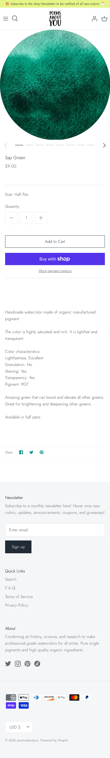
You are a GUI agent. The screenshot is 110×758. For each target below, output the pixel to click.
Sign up (18, 547)
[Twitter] (8, 664)
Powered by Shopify (54, 740)
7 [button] (80, 144)
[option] (55, 85)
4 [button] (50, 144)
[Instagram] (18, 664)
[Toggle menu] (5, 18)
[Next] (104, 145)
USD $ (14, 727)
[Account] (93, 18)
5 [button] (60, 144)
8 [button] (91, 144)
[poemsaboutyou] (55, 18)
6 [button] (70, 144)
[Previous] (5, 145)
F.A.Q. (11, 588)
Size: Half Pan (16, 194)
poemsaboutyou (27, 740)
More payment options (55, 271)
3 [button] (40, 144)
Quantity (12, 206)
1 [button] (19, 144)
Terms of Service (19, 597)
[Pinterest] (27, 664)
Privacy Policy (16, 605)
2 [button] (29, 144)
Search (10, 579)
